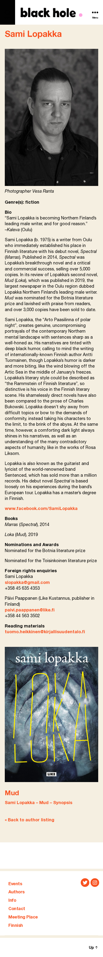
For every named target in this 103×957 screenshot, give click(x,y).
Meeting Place (23, 917)
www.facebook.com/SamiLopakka (41, 509)
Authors (16, 892)
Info (12, 900)
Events (15, 884)
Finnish (15, 925)
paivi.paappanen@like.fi (30, 610)
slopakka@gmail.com (27, 583)
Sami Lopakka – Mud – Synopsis (38, 803)
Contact (16, 909)
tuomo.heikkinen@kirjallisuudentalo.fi (45, 632)
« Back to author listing (29, 820)
